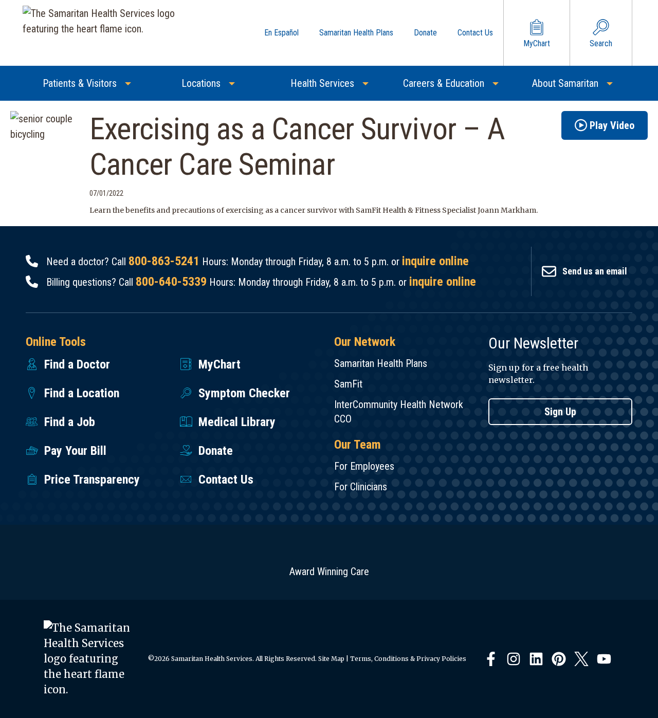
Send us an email (594, 271)
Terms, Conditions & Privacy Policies (408, 658)
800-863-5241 (164, 261)
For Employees (364, 466)
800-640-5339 (171, 281)
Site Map (331, 658)
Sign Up (560, 412)
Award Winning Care (329, 571)
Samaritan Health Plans (380, 363)
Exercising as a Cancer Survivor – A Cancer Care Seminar (297, 146)
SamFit (348, 384)
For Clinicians (360, 487)
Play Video (612, 125)
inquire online (435, 261)
